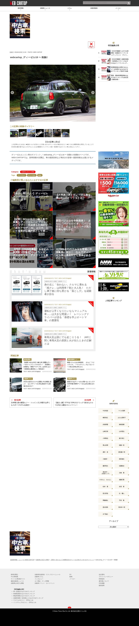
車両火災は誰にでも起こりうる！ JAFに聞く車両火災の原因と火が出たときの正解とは (67, 340)
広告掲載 (102, 583)
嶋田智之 (105, 417)
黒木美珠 (105, 507)
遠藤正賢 (121, 479)
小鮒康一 (105, 459)
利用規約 (102, 579)
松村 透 (105, 486)
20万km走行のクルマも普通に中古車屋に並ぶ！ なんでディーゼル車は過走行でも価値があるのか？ (37, 384)
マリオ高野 (121, 410)
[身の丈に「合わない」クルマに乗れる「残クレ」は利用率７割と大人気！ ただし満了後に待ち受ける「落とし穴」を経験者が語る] (27, 285)
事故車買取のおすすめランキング (24, 596)
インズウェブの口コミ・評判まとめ (24, 602)
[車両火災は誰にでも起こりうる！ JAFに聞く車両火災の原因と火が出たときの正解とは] (27, 338)
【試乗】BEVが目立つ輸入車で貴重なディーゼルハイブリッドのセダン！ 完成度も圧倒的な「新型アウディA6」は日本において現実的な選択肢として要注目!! (37, 366)
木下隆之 (105, 514)
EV (70, 574)
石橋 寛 (121, 473)
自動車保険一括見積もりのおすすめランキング (28, 598)
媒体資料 (102, 585)
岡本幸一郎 (121, 507)
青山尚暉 (105, 445)
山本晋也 (121, 431)
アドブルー (21, 175)
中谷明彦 (105, 410)
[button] (12, 92)
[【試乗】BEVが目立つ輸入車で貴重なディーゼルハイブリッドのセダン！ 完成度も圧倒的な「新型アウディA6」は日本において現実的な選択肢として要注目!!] (16, 365)
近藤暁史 (121, 466)
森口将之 (121, 438)
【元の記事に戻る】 (52, 142)
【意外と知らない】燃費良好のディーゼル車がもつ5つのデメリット (72, 560)
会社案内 (102, 574)
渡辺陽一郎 (121, 452)
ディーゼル (31, 175)
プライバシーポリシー (106, 576)
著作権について (104, 581)
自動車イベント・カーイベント (45, 583)
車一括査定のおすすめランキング (24, 591)
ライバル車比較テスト (18, 579)
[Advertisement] (113, 117)
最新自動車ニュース (74, 359)
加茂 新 (121, 486)
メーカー (72, 579)
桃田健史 (121, 459)
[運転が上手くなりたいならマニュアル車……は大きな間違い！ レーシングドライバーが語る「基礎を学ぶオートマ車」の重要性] (27, 311)
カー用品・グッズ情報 (42, 581)
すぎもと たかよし (105, 479)
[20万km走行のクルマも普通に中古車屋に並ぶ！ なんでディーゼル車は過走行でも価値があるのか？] (16, 385)
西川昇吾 (105, 493)
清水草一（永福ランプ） (105, 472)
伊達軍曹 (105, 424)
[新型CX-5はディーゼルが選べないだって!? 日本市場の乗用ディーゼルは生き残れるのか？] (59, 385)
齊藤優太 (105, 500)
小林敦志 (105, 438)
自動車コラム (62, 281)
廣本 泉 (105, 452)
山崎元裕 (105, 431)
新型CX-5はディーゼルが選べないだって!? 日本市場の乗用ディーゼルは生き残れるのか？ (81, 384)
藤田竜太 (105, 466)
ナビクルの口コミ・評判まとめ (23, 600)
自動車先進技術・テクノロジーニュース (47, 574)
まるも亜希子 (122, 417)
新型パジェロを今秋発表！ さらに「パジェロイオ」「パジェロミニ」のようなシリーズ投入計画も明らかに (80, 365)
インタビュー (39, 579)
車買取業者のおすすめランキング (24, 593)
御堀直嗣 (121, 424)
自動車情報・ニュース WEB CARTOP (22, 560)
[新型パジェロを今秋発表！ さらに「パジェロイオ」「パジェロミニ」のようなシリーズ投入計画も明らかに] (59, 365)
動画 (71, 576)
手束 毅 (121, 500)
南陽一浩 (121, 445)
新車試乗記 (27, 359)
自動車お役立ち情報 (27, 172)
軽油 (39, 175)
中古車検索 (14, 576)
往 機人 (121, 493)
